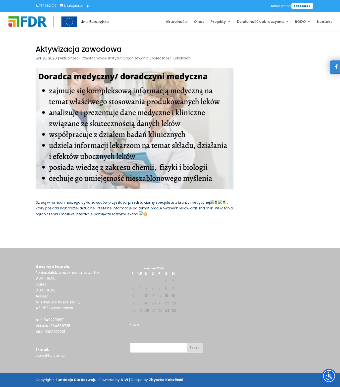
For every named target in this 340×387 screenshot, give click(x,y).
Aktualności (177, 22)
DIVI (124, 379)
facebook (302, 6)
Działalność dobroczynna (260, 22)
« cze (134, 324)
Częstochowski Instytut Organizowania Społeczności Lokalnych (136, 58)
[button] (195, 348)
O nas (199, 22)
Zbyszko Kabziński (166, 379)
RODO (300, 22)
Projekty (218, 22)
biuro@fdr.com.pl (50, 355)
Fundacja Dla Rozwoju (76, 379)
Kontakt (324, 22)
